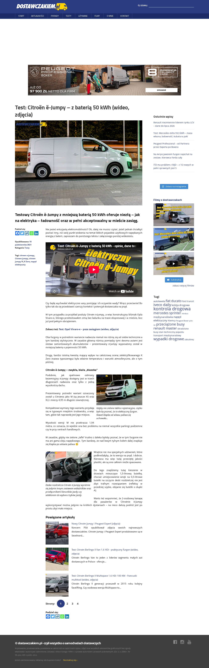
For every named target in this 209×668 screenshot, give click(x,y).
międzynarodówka (163, 316)
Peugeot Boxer (182, 320)
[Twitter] (22, 233)
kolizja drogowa (181, 305)
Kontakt (124, 15)
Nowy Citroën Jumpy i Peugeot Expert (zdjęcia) (96, 523)
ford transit (188, 301)
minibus (185, 313)
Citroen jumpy (21, 258)
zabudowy (189, 339)
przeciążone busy (170, 324)
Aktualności (37, 15)
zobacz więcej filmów (183, 285)
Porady (55, 15)
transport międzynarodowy (167, 335)
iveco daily (162, 304)
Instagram (183, 642)
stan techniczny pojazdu (171, 332)
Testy (68, 15)
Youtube (190, 642)
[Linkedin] (36, 233)
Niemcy (171, 320)
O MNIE (110, 15)
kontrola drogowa (172, 309)
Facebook (176, 642)
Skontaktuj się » (70, 660)
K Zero (27, 261)
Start (21, 15)
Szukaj (143, 5)
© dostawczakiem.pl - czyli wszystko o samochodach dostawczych (58, 643)
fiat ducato (174, 301)
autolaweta (159, 301)
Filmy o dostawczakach (167, 200)
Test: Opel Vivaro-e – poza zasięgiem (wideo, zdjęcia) (89, 329)
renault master (165, 328)
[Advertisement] (104, 41)
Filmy (97, 15)
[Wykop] (27, 233)
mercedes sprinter (167, 313)
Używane (83, 15)
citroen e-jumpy (27, 255)
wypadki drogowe (168, 338)
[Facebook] (17, 233)
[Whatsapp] (32, 233)
